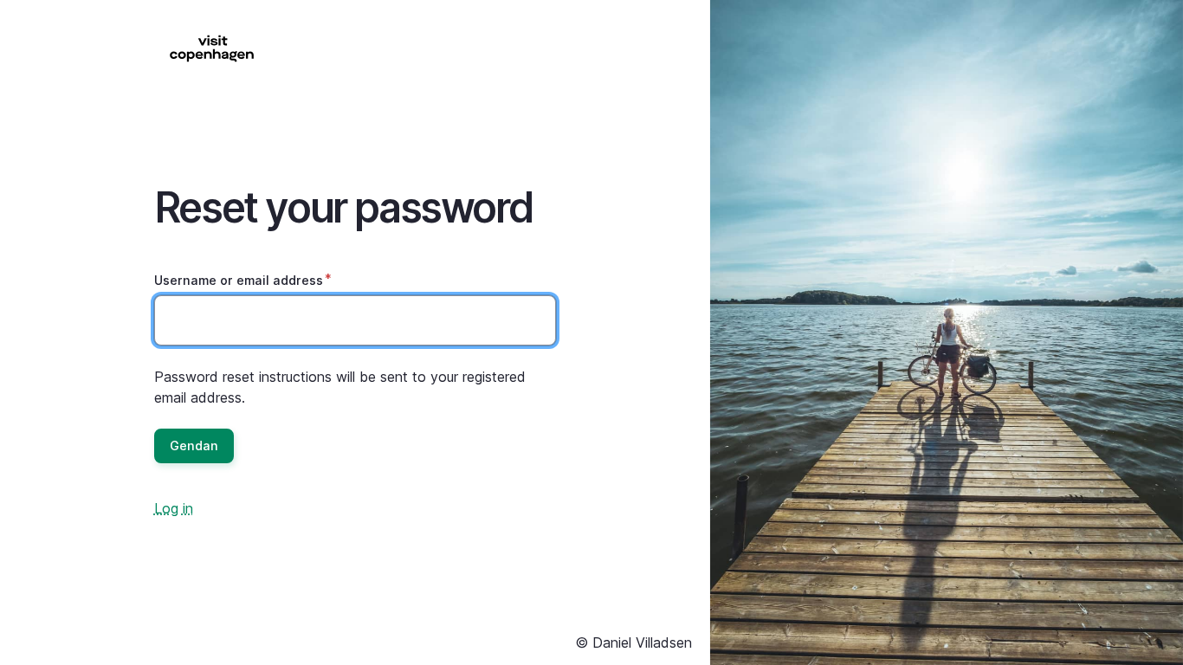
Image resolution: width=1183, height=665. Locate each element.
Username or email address (238, 280)
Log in (173, 508)
